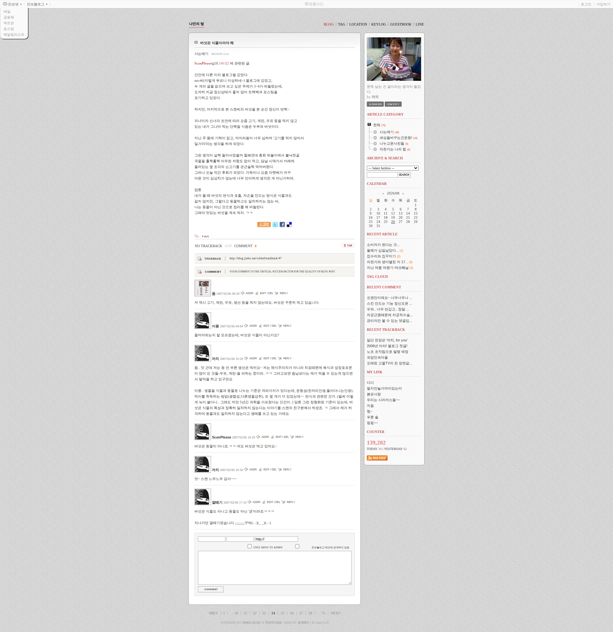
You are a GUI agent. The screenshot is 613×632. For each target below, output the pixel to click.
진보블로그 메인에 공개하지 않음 (330, 547)
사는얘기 (201, 54)
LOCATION (358, 24)
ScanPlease (221, 437)
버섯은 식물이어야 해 (217, 43)
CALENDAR (377, 184)
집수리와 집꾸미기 (381, 256)
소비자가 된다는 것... (383, 245)
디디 (370, 383)
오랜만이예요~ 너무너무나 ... (389, 298)
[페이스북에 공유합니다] (282, 226)
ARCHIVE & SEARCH (385, 158)
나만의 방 (196, 24)
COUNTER (375, 432)
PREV (213, 613)
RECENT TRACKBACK (386, 329)
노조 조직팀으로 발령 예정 (387, 352)
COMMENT (245, 246)
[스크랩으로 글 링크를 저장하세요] (264, 226)
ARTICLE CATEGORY (385, 114)
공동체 (9, 17)
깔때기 (217, 502)
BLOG (329, 24)
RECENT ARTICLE (382, 234)
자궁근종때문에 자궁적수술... (390, 315)
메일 (7, 11)
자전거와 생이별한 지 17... (387, 262)
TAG (341, 24)
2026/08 (393, 193)
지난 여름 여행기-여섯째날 (388, 268)
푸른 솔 (372, 417)
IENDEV (303, 622)
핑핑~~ (372, 423)
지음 (370, 405)
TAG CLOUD (377, 276)
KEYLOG (378, 24)
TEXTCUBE (273, 622)
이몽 (215, 326)
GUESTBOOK (401, 24)
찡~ (369, 411)
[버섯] (224, 63)
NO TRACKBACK (208, 246)
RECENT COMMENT (384, 287)
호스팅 (9, 29)
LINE (420, 24)
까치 (215, 359)
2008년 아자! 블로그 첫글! (387, 346)
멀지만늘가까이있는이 (384, 388)
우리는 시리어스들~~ (383, 400)
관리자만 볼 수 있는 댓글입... (389, 321)
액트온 (9, 23)
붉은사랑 (374, 394)
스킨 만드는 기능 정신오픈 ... (389, 303)
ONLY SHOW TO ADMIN (268, 547)
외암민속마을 (377, 357)
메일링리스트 (14, 34)
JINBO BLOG (251, 622)
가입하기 (603, 4)
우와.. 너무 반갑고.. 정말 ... (388, 309)
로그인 (586, 4)
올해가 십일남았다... (383, 250)
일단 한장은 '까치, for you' (387, 340)
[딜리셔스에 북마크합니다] (289, 226)
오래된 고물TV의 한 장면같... (389, 363)
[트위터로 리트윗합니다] (275, 226)
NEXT (335, 613)
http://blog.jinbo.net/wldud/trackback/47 (256, 258)
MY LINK (374, 372)
